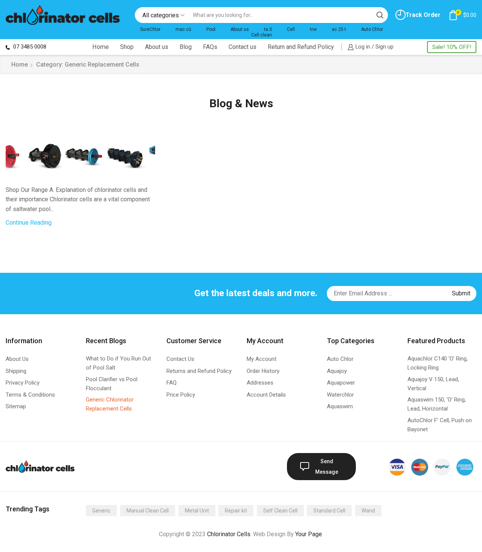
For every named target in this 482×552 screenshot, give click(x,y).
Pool (210, 29)
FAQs (210, 46)
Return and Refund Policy (301, 46)
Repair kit (236, 511)
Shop (127, 46)
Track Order (423, 14)
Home (100, 46)
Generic (101, 511)
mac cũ (183, 29)
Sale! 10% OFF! (451, 47)
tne (313, 29)
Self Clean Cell (280, 511)
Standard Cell (329, 511)
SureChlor (150, 29)
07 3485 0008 (29, 46)
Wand (368, 511)
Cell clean (261, 35)
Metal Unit (197, 511)
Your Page (308, 534)
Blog (186, 46)
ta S (268, 29)
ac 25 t (339, 29)
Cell (291, 29)
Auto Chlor (372, 29)
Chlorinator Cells (228, 534)
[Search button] (380, 15)
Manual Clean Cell (148, 511)
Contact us (242, 46)
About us (239, 29)
